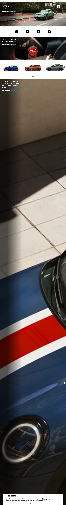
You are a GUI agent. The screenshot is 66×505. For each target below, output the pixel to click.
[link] (58, 1)
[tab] (32, 76)
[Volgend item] (64, 67)
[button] (60, 1)
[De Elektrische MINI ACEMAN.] (33, 14)
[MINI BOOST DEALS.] (33, 48)
